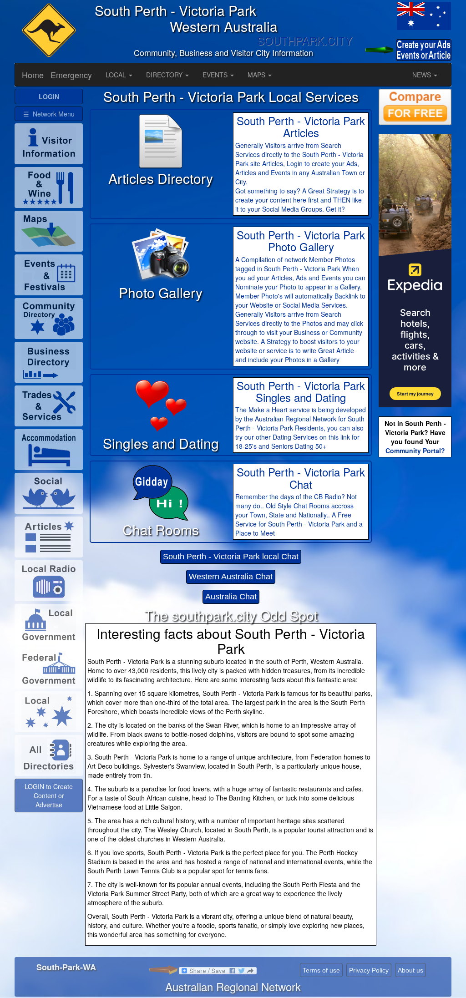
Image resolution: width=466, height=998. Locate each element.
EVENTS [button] (216, 74)
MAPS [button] (257, 74)
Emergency (71, 75)
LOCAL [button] (117, 74)
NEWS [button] (422, 74)
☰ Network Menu (49, 113)
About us (410, 970)
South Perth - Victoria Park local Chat (231, 556)
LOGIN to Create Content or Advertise (49, 795)
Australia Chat (231, 596)
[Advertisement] (415, 603)
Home (33, 75)
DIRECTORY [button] (165, 74)
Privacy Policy (369, 970)
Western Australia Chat (231, 576)
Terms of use (321, 970)
